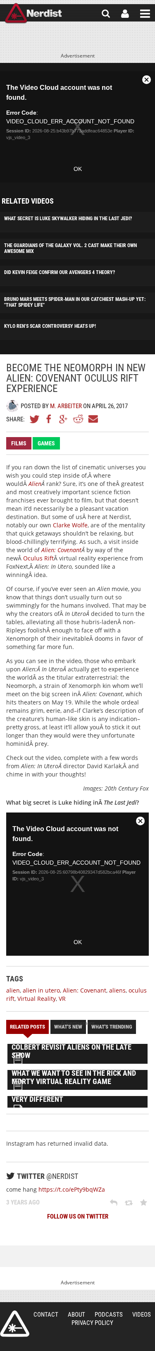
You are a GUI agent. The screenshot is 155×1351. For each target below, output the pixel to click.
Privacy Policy (92, 1323)
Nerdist (33, 13)
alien (13, 990)
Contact (45, 1314)
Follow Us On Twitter (77, 1216)
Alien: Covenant (61, 550)
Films (18, 443)
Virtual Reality (36, 998)
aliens (117, 990)
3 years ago (23, 1202)
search (106, 14)
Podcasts (109, 1314)
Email (92, 418)
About (76, 1314)
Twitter (34, 418)
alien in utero (41, 990)
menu (145, 14)
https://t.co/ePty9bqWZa (71, 1189)
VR (62, 998)
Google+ (63, 418)
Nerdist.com (14, 1323)
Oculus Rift (38, 558)
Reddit (78, 418)
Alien (35, 484)
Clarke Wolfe (70, 525)
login (125, 14)
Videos (141, 1314)
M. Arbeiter (66, 406)
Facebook (49, 418)
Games (46, 443)
